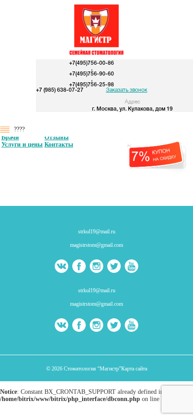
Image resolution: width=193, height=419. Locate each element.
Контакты (58, 144)
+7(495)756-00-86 (91, 63)
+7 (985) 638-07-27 (59, 90)
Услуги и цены (22, 144)
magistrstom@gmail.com (96, 245)
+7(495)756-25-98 (91, 84)
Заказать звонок (126, 90)
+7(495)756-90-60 (91, 73)
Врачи (10, 137)
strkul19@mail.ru (96, 231)
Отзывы (56, 137)
